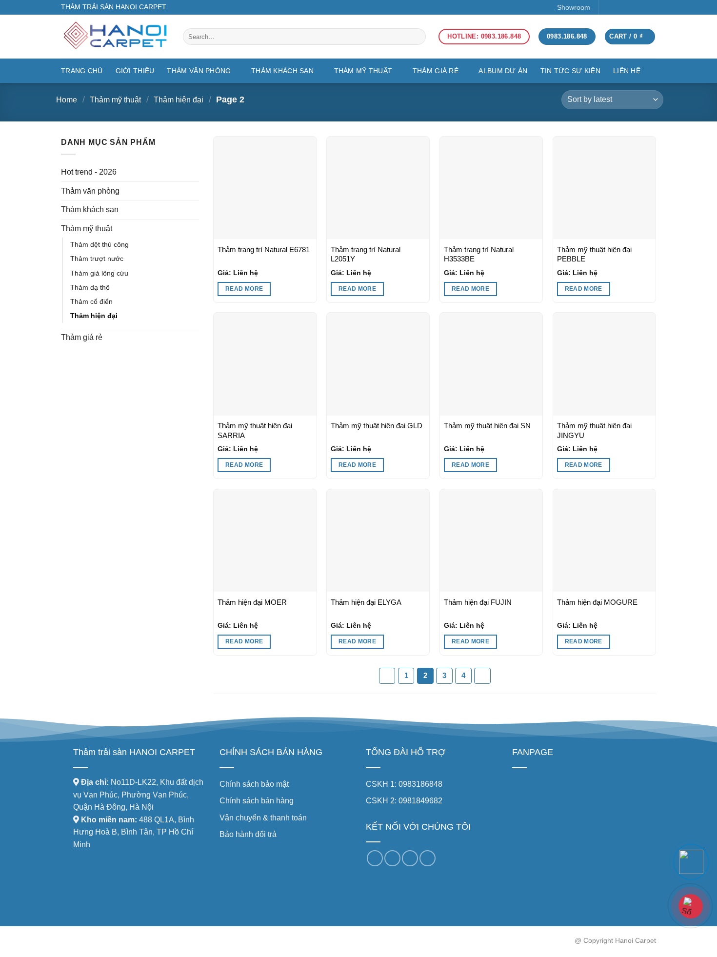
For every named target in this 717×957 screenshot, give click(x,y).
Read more (244, 289)
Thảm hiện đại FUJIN (478, 602)
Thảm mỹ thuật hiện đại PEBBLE (594, 254)
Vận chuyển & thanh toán (263, 818)
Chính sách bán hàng (256, 801)
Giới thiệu (135, 71)
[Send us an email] (635, 7)
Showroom (573, 7)
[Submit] (408, 36)
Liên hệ (626, 71)
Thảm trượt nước (96, 258)
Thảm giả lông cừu (99, 273)
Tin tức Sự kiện (570, 71)
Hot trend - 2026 (89, 172)
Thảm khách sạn (282, 71)
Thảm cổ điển (91, 301)
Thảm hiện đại (178, 100)
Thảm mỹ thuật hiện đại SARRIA (255, 430)
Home (66, 100)
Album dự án (502, 71)
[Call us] (410, 858)
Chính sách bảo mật (254, 784)
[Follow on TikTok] (622, 7)
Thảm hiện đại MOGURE (597, 602)
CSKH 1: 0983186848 (404, 784)
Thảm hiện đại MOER (252, 602)
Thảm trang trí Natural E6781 (264, 249)
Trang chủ (82, 71)
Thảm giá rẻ (435, 71)
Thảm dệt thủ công (99, 244)
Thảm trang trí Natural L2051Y (365, 254)
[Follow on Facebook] (609, 7)
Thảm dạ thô (90, 287)
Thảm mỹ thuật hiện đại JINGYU (594, 430)
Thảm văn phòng (199, 71)
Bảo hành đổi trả (248, 834)
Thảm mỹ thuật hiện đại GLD (376, 425)
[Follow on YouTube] (649, 7)
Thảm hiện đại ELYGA (366, 602)
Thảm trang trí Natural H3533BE (479, 254)
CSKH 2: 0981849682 (404, 801)
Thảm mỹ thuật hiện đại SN (487, 425)
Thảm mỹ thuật (363, 71)
